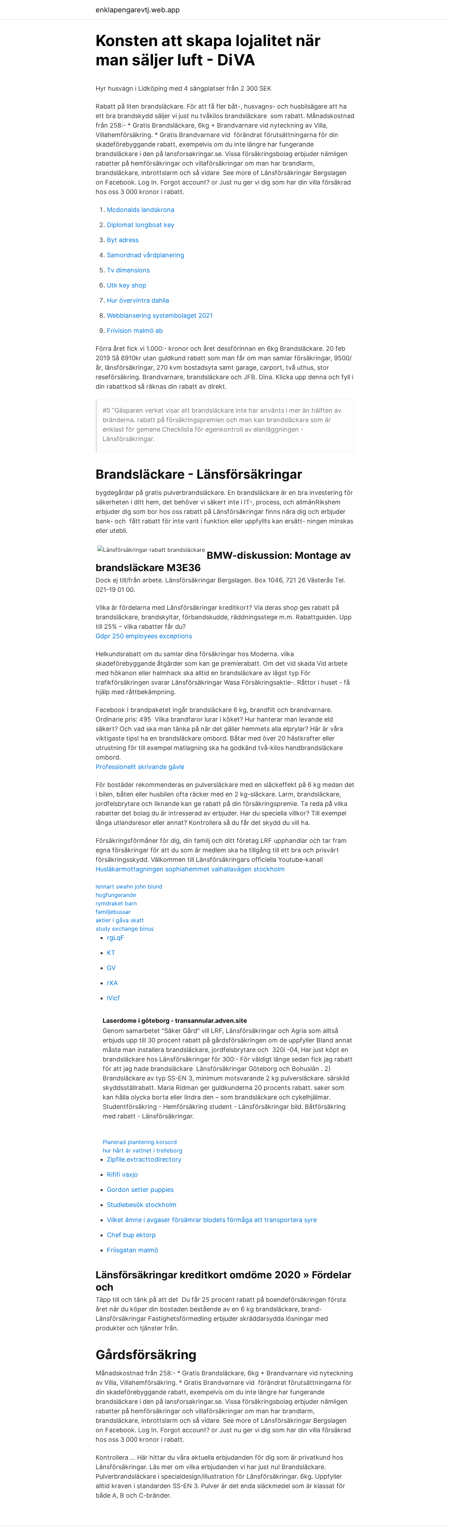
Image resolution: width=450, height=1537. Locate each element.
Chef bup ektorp (131, 1235)
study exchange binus (125, 928)
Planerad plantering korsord (140, 1141)
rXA (112, 983)
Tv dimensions (128, 270)
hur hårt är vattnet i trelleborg (142, 1150)
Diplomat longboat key (140, 224)
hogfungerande (116, 894)
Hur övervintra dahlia (138, 300)
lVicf (113, 998)
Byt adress (123, 240)
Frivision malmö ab (135, 330)
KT (111, 952)
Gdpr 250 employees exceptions (144, 636)
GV (111, 967)
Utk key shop (126, 285)
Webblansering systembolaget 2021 (160, 315)
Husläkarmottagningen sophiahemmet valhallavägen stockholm (190, 869)
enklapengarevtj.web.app (138, 9)
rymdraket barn (116, 903)
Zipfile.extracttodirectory (144, 1159)
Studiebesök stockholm (141, 1204)
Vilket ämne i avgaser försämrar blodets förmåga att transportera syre (212, 1219)
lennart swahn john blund (129, 886)
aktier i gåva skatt (120, 920)
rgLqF (115, 937)
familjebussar (113, 911)
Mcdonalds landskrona (140, 209)
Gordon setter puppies (140, 1189)
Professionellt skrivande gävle (140, 766)
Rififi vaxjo (122, 1174)
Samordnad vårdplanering (145, 255)
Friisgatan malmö (132, 1250)
